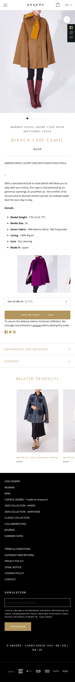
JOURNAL (10, 529)
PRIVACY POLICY (14, 561)
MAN (7, 493)
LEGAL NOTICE (13, 567)
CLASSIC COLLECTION (17, 517)
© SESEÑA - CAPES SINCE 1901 (30, 645)
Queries (12, 361)
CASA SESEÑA (12, 481)
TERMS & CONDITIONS (18, 549)
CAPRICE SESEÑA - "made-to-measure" (26, 499)
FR (64, 645)
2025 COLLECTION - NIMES (20, 505)
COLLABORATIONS (15, 524)
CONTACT (10, 579)
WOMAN (10, 487)
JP (41, 649)
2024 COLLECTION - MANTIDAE (22, 511)
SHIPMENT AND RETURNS (19, 555)
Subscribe (18, 626)
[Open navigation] (5, 5)
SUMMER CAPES (14, 536)
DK (34, 649)
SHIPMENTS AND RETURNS (26, 349)
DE (58, 645)
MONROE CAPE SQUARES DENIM (37, 457)
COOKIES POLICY (14, 573)
